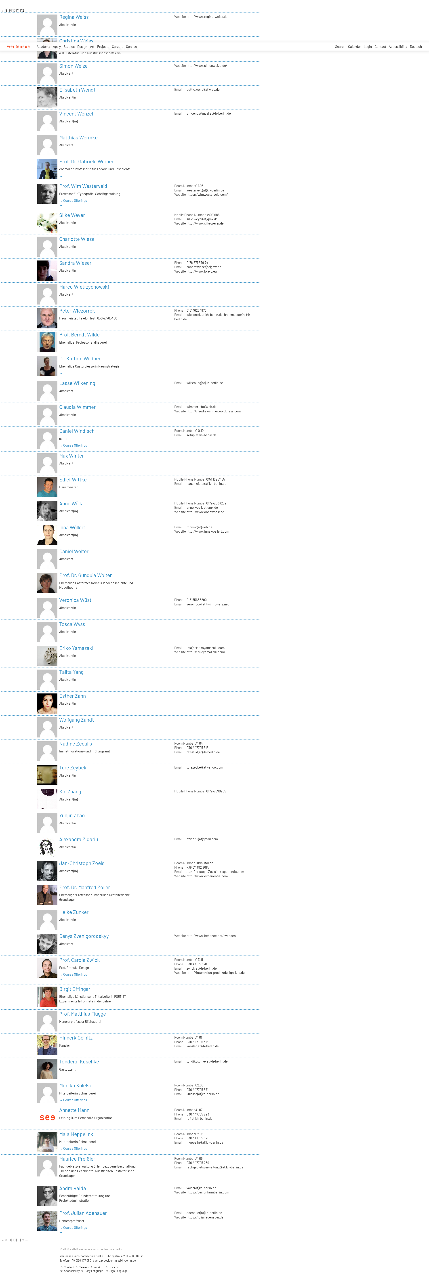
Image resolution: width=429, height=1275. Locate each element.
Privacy (113, 1267)
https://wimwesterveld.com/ (207, 194)
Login (368, 46)
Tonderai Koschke (79, 1061)
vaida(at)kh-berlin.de (201, 1188)
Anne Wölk (70, 503)
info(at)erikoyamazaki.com (206, 648)
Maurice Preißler (77, 1158)
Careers (117, 46)
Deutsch (416, 46)
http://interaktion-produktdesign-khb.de (216, 972)
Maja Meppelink (76, 1134)
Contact (380, 46)
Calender (354, 46)
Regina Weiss (74, 17)
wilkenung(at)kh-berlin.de (205, 383)
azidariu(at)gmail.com (202, 839)
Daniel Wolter (73, 551)
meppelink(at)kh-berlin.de (205, 1142)
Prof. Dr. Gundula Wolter (85, 575)
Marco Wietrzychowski (84, 287)
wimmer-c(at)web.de (202, 407)
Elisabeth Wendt (77, 89)
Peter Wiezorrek (77, 310)
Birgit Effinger (74, 989)
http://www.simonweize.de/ (207, 65)
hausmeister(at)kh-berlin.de (206, 483)
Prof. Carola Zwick (79, 960)
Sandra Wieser (75, 263)
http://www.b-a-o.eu (202, 271)
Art (92, 46)
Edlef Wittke (73, 479)
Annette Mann (74, 1110)
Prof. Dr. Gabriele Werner (86, 161)
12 (23, 10)
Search (340, 46)
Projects (103, 46)
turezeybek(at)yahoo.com (205, 767)
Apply (57, 46)
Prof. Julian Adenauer (83, 1213)
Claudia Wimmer (77, 407)
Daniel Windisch (77, 431)
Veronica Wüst (75, 600)
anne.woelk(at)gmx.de (202, 507)
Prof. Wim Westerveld (83, 186)
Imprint (98, 1267)
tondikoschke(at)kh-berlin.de (207, 1061)
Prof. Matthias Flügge (82, 1013)
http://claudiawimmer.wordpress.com (214, 411)
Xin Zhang (70, 791)
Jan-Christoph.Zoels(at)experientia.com (215, 872)
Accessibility (398, 46)
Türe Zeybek (72, 767)
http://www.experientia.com (207, 876)
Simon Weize (73, 66)
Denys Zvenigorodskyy (84, 936)
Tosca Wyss (72, 624)
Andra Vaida (72, 1188)
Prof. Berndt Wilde (79, 334)
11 (18, 10)
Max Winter (71, 455)
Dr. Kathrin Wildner (80, 358)
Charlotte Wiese (77, 239)
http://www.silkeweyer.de (205, 223)
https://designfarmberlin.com (208, 1192)
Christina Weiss (76, 41)
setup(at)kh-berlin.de (202, 435)
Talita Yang (71, 672)
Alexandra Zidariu (78, 839)
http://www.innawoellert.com (208, 531)
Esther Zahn (72, 696)
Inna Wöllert (72, 527)
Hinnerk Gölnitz (76, 1037)
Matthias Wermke (78, 137)
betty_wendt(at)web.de (203, 89)
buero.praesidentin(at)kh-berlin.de (114, 1260)
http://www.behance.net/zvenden (211, 936)
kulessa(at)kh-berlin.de (203, 1094)
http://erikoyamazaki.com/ (206, 652)
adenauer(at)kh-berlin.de (204, 1213)
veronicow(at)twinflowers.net (208, 604)
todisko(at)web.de (199, 527)
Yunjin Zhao (72, 815)
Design (82, 46)
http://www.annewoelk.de (205, 512)
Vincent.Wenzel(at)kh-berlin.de (209, 113)
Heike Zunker (73, 912)
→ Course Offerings (73, 200)
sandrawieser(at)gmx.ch (204, 267)
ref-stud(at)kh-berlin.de (203, 752)
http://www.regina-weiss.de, (207, 17)
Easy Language (93, 1271)
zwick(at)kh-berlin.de (202, 968)
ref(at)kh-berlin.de (199, 1118)
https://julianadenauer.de (205, 1217)
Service (131, 46)
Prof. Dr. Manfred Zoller (84, 887)
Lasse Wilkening (77, 383)
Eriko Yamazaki (76, 648)
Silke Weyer (72, 215)
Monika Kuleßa (75, 1085)
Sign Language (118, 1271)
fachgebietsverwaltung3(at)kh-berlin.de (215, 1167)
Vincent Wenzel (76, 113)
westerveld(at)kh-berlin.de (205, 190)
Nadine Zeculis (75, 743)
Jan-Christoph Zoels (81, 863)
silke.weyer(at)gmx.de (202, 219)
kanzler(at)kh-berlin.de (203, 1046)
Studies (69, 46)
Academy (43, 46)
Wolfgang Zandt (76, 719)
